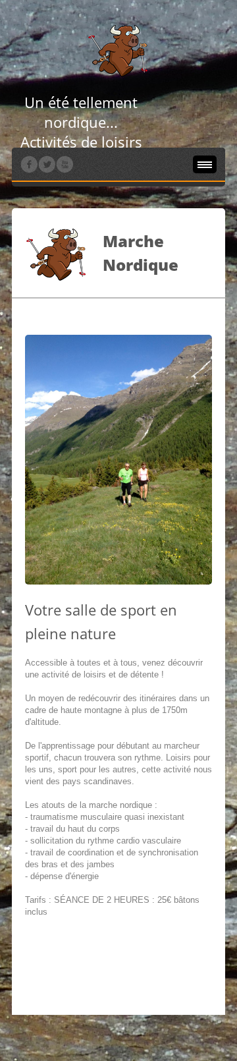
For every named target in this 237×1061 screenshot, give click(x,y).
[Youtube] (64, 164)
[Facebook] (29, 164)
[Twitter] (46, 164)
